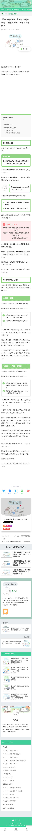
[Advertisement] (16, 58)
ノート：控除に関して (11, 750)
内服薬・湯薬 (10, 130)
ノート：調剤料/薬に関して (12, 788)
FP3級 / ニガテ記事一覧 (19, 9)
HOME (17, 820)
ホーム (5, 830)
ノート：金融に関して (11, 757)
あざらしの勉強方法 (10, 767)
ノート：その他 (14, 536)
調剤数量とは (8, 124)
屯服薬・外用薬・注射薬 (13, 133)
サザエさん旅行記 (6, 9)
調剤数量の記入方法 (10, 128)
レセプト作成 (7, 541)
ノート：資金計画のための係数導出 (15, 760)
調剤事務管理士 (25, 536)
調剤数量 (27, 541)
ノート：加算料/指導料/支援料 (13, 791)
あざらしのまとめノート (11, 764)
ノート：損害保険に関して (12, 754)
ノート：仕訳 (8, 777)
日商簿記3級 (7, 774)
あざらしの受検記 (8, 808)
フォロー (16, 830)
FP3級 (5, 747)
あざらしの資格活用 (10, 770)
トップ (26, 830)
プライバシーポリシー (15, 823)
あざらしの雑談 (8, 804)
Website (5, 614)
